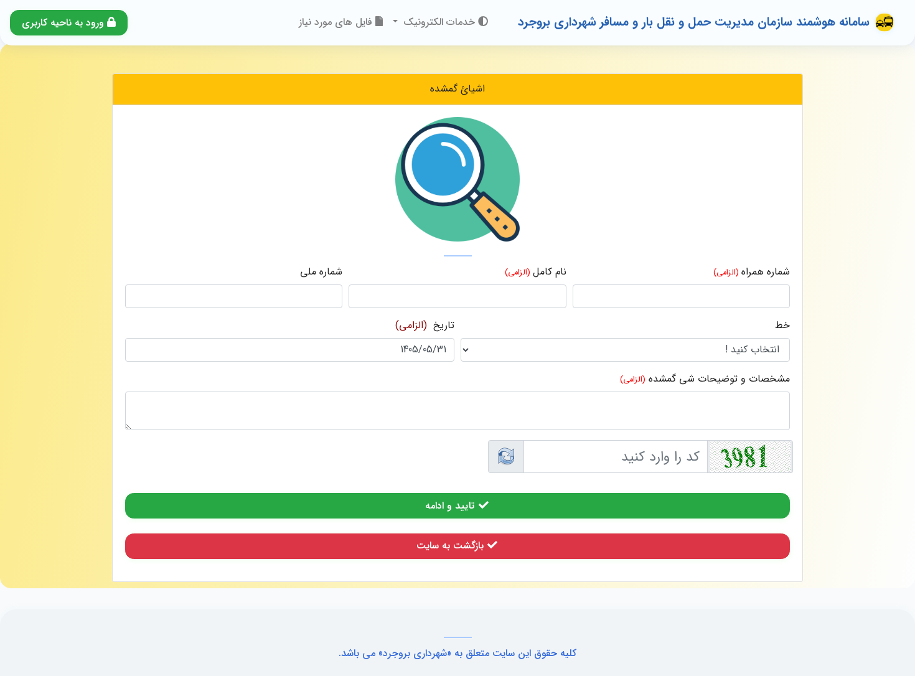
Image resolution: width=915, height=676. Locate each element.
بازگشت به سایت (451, 545)
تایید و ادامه (451, 506)
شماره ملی (321, 272)
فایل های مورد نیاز (337, 22)
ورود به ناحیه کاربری (64, 23)
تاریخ (443, 325)
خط (782, 325)
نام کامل (549, 272)
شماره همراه (765, 272)
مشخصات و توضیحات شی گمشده (719, 379)
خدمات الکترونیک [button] (439, 22)
